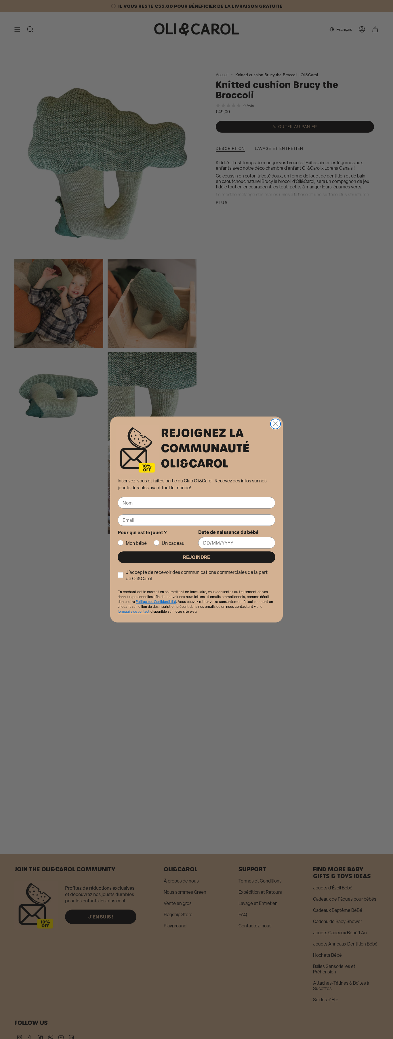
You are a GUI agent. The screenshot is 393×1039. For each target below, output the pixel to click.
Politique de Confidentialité (156, 602)
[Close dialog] (275, 424)
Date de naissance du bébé (228, 532)
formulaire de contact (134, 612)
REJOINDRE (196, 557)
